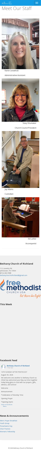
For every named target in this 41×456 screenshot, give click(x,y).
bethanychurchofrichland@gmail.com (13, 275)
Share (4, 406)
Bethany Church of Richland (18, 366)
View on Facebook (6, 404)
